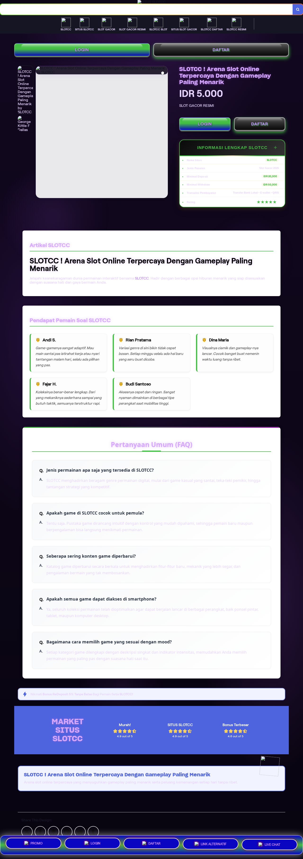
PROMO (37, 844)
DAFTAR (221, 49)
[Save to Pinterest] (66, 831)
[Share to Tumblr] (93, 831)
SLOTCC (142, 278)
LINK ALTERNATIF (214, 845)
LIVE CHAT (272, 845)
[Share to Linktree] (53, 831)
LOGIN (82, 49)
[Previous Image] (39, 133)
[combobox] (146, 9)
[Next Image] (164, 133)
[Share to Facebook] (40, 831)
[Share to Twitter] (27, 831)
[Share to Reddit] (80, 831)
